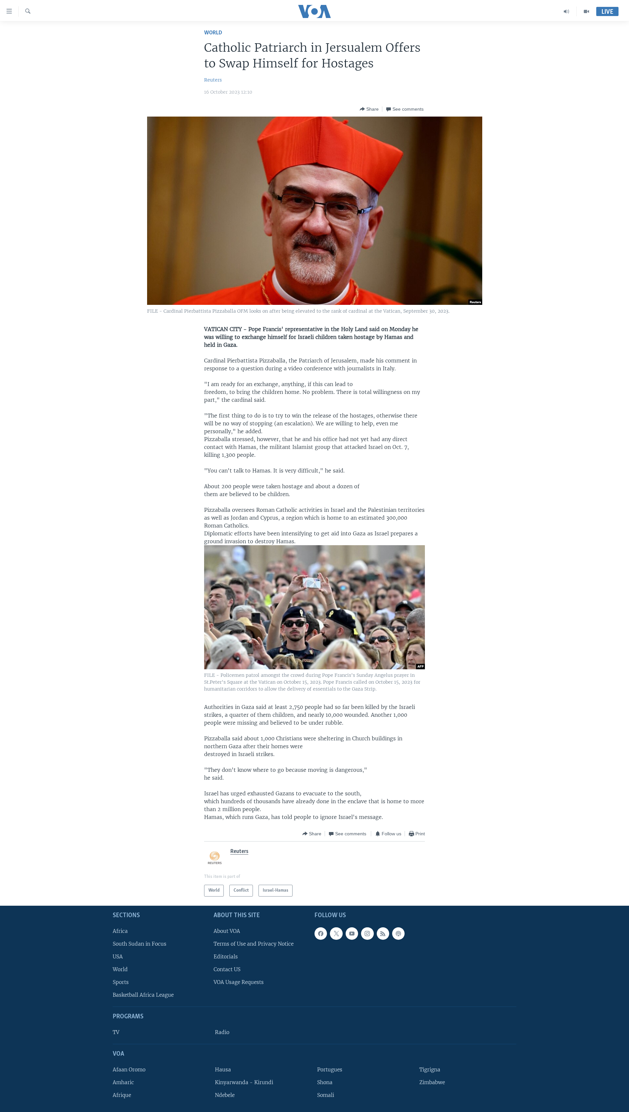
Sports (121, 982)
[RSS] (383, 933)
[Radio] (567, 11)
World (213, 33)
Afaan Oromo (129, 1069)
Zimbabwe (432, 1082)
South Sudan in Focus (139, 943)
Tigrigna (429, 1069)
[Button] (369, 109)
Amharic (123, 1082)
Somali (325, 1095)
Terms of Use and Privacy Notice (254, 943)
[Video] (586, 11)
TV (116, 1032)
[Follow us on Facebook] (320, 933)
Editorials (226, 957)
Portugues (329, 1069)
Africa (120, 931)
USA (118, 957)
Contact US (227, 969)
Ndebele (225, 1095)
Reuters (213, 80)
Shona (325, 1082)
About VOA (227, 931)
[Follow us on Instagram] (367, 933)
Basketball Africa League (143, 995)
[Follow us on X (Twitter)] (336, 933)
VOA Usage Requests (239, 982)
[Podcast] (398, 933)
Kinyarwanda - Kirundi (244, 1082)
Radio (222, 1032)
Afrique (122, 1095)
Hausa (223, 1069)
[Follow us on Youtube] (352, 933)
